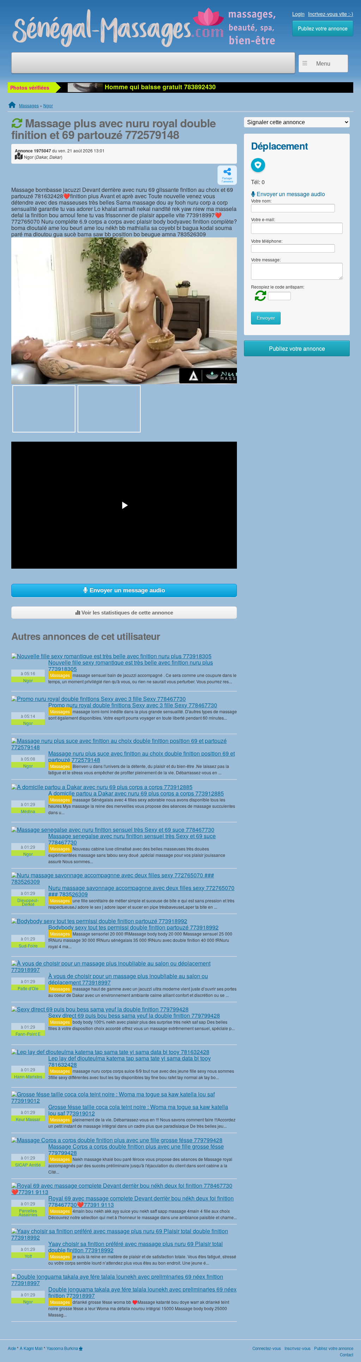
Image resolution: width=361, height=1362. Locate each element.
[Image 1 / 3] (124, 310)
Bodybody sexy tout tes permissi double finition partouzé (133, 927)
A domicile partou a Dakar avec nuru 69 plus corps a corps (136, 793)
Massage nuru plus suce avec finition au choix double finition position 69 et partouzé (141, 756)
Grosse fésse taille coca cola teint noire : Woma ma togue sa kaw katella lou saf (138, 1110)
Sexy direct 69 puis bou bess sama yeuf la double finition (134, 1015)
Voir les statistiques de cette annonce (126, 613)
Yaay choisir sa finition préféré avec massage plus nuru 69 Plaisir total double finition (135, 1247)
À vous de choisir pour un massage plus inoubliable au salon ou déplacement (128, 979)
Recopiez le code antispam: (277, 287)
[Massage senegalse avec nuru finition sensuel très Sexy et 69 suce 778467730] (112, 829)
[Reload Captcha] (259, 295)
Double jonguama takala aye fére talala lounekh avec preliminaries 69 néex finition (142, 1292)
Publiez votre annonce (323, 28)
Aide (12, 1348)
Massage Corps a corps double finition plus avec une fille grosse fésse (136, 1149)
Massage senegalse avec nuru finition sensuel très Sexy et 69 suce (132, 839)
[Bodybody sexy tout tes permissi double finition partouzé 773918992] (99, 921)
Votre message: (266, 259)
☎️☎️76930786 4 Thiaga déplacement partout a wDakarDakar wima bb (208, 86)
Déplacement (279, 145)
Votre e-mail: (263, 219)
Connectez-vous (266, 1348)
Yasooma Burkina (62, 1348)
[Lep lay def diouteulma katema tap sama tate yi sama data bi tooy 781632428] (110, 1051)
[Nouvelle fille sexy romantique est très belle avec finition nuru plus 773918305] (111, 655)
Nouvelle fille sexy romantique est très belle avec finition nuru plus (130, 665)
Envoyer (266, 318)
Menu (323, 64)
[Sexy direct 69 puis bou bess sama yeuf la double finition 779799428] (100, 1009)
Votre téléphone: (266, 241)
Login (298, 13)
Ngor (48, 105)
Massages (29, 105)
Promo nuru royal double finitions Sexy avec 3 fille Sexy (132, 705)
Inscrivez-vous (297, 1348)
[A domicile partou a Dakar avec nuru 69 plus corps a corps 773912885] (101, 786)
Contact (346, 1354)
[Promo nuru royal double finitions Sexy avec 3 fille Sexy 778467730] (98, 698)
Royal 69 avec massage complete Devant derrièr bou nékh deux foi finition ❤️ (141, 1201)
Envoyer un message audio (126, 590)
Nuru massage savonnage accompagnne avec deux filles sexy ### (141, 891)
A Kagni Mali (31, 1348)
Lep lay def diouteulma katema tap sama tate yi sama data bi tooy (129, 1061)
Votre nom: (261, 201)
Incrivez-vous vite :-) (330, 13)
